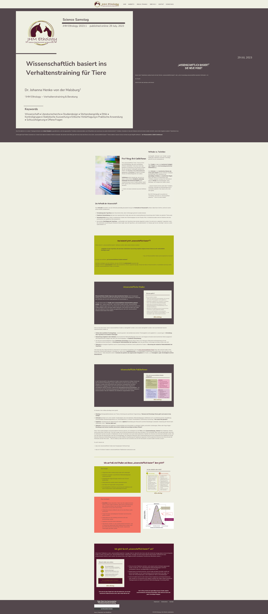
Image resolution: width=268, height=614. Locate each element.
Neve (95, 612)
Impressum (156, 602)
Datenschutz (164, 602)
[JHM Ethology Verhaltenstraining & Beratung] (106, 4)
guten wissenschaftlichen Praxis (146, 350)
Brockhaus (130, 170)
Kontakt (161, 4)
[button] (134, 4)
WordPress (108, 612)
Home (124, 4)
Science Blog (170, 4)
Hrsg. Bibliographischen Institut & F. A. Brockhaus (133, 171)
